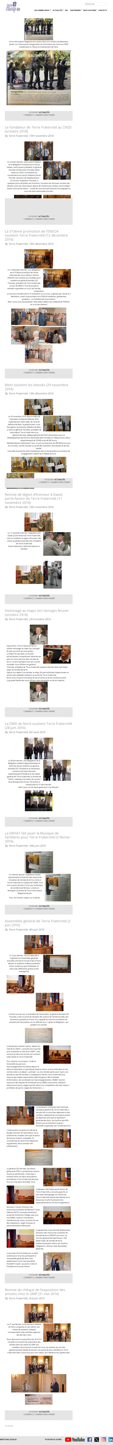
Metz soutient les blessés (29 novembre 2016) (36, 387)
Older (11, 1426)
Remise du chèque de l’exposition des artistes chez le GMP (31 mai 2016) (35, 1291)
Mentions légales (8, 1439)
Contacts (102, 10)
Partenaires (75, 10)
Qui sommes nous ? (42, 10)
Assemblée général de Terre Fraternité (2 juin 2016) (38, 923)
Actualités (57, 10)
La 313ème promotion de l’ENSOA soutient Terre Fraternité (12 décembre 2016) (36, 235)
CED (66, 10)
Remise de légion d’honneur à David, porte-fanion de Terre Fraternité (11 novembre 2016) (34, 498)
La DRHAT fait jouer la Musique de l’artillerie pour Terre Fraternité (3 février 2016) (37, 837)
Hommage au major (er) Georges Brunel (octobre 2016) (36, 612)
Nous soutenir (89, 10)
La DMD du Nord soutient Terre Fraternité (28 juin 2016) (38, 725)
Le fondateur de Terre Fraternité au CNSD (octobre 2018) (38, 129)
